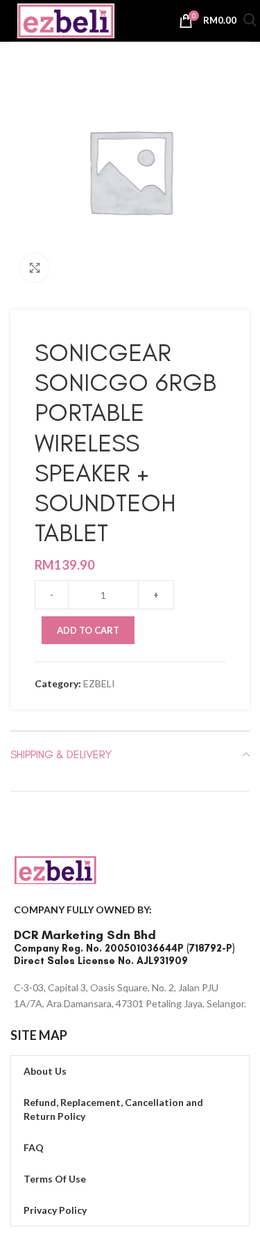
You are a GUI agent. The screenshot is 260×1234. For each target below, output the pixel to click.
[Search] (250, 22)
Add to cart (88, 630)
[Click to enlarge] (35, 268)
